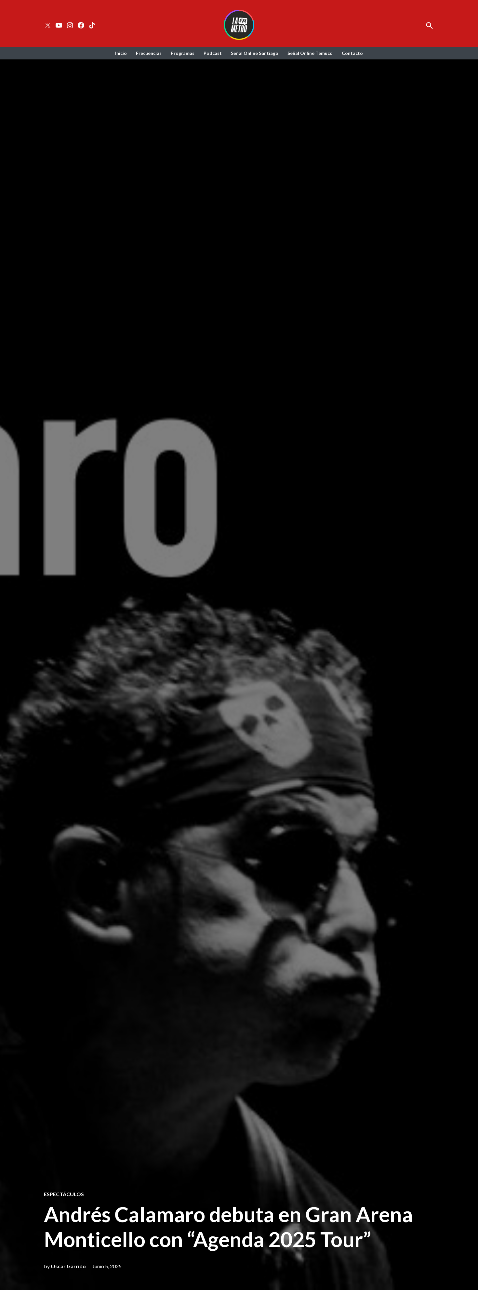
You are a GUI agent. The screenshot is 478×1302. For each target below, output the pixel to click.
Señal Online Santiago (254, 53)
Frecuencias (149, 53)
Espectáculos (64, 1194)
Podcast (213, 53)
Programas (182, 53)
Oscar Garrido (68, 1266)
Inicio (121, 53)
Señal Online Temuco (310, 53)
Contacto (352, 53)
